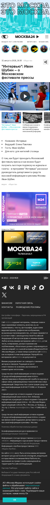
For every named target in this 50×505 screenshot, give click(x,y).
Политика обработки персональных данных (19, 427)
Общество (27, 60)
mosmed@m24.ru (23, 407)
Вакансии (7, 303)
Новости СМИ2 (8, 229)
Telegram (4, 287)
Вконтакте (11, 287)
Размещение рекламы (28, 307)
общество (13, 184)
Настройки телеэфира (11, 315)
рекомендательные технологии (15, 433)
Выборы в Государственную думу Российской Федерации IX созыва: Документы (21, 473)
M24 (16, 277)
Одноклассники (19, 287)
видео (4, 184)
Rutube (26, 287)
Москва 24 (25, 36)
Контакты (7, 307)
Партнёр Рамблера (9, 468)
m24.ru (8, 322)
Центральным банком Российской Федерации (20, 443)
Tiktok (34, 287)
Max (41, 287)
